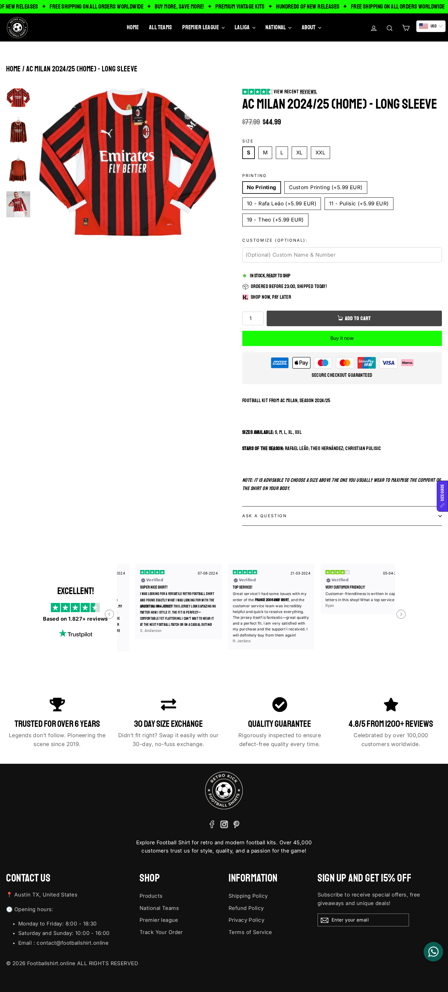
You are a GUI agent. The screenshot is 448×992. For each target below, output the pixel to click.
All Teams (160, 27)
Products (151, 896)
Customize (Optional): (275, 240)
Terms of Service (250, 932)
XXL (320, 153)
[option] (128, 164)
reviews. (308, 91)
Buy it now (342, 338)
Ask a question (264, 515)
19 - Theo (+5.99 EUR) (275, 220)
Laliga (243, 27)
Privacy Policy (246, 920)
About (309, 27)
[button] (442, 496)
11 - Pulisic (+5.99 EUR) (359, 203)
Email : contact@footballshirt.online (63, 943)
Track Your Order (161, 932)
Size (248, 141)
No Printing (261, 187)
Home (133, 27)
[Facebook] (212, 824)
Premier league (159, 920)
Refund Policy (246, 908)
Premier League (201, 27)
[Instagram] (224, 824)
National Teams (159, 908)
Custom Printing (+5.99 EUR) (325, 187)
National (276, 27)
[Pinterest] (236, 824)
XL (299, 153)
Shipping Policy (248, 896)
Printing (254, 175)
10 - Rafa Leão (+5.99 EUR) (281, 203)
